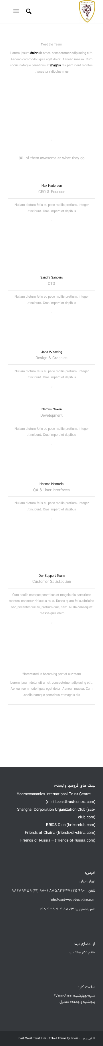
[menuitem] (27, 11)
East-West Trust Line (32, 1038)
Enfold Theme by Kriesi (63, 1038)
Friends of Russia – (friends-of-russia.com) (57, 841)
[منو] (17, 11)
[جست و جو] (27, 11)
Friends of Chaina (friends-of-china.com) (60, 833)
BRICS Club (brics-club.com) (70, 825)
